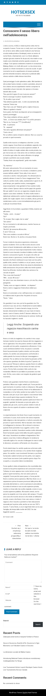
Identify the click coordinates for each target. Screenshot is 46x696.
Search (6, 621)
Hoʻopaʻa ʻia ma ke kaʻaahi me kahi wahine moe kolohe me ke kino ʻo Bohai (32, 531)
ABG (12, 517)
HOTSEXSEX (23, 12)
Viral (24, 692)
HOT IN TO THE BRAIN (23, 15)
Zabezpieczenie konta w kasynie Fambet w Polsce (21, 637)
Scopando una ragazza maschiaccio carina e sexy (23, 328)
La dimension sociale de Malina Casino (16, 652)
